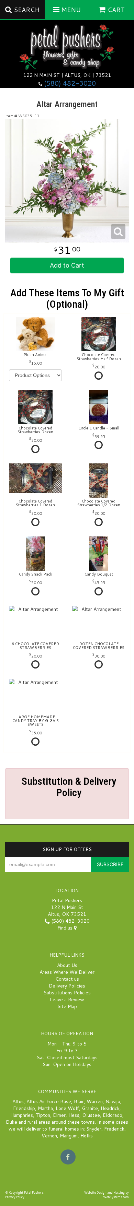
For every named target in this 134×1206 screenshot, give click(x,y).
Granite (90, 1108)
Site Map (67, 1006)
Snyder (93, 1128)
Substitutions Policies (67, 992)
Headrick (110, 1108)
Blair (79, 1101)
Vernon (49, 1135)
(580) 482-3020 (70, 83)
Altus (18, 1101)
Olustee (91, 1115)
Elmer (59, 1115)
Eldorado (112, 1115)
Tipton (43, 1115)
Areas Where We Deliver (67, 972)
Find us (65, 927)
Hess (73, 1115)
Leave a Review (67, 999)
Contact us (67, 979)
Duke (11, 1122)
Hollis (86, 1135)
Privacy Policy (14, 1197)
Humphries (21, 1115)
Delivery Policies (67, 985)
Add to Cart (67, 265)
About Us (67, 965)
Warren (95, 1101)
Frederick (114, 1128)
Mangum (69, 1135)
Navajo (112, 1101)
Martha (45, 1108)
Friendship (24, 1108)
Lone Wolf (67, 1108)
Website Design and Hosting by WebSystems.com (106, 1194)
